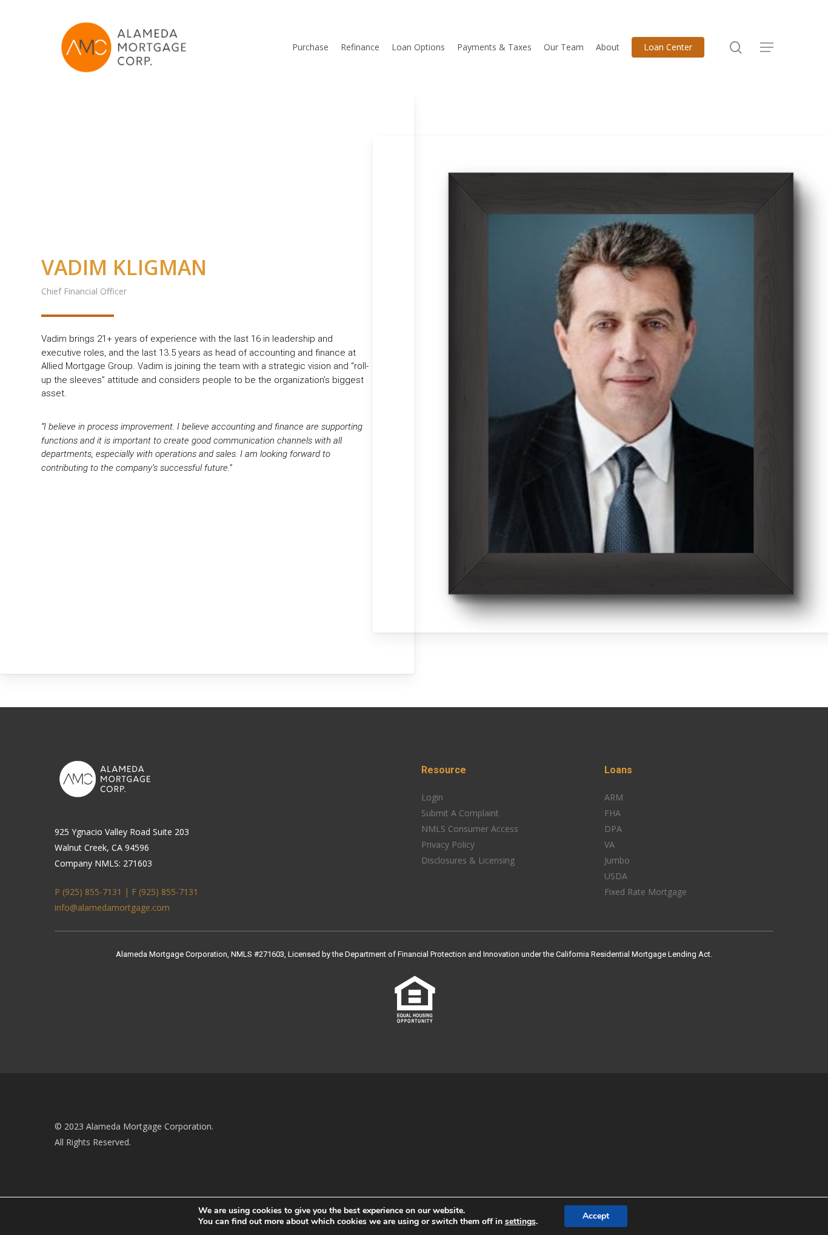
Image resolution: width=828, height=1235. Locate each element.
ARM (613, 797)
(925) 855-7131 (168, 891)
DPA (613, 828)
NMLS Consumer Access (469, 828)
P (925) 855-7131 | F (97, 891)
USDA (615, 876)
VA (609, 844)
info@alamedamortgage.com (112, 907)
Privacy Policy (448, 844)
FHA (612, 813)
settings (520, 1221)
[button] (766, 47)
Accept (596, 1216)
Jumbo (617, 860)
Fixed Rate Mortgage (645, 891)
